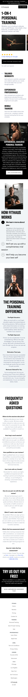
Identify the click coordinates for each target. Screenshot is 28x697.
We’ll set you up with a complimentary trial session (13, 247)
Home (14, 606)
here (7, 555)
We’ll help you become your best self (16, 256)
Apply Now (14, 638)
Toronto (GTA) (14, 655)
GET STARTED (22, 6)
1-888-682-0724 (13, 559)
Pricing (14, 613)
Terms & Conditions (14, 645)
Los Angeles (14, 667)
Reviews (14, 609)
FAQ (14, 629)
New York (14, 671)
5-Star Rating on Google (10, 56)
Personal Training (14, 622)
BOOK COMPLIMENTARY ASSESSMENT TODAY (14, 590)
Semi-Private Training (14, 625)
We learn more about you (15, 223)
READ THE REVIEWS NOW (14, 172)
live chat (20, 555)
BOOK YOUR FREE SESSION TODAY (12, 61)
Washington (14, 678)
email (11, 557)
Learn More (14, 635)
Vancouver (14, 658)
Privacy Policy (14, 649)
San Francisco (14, 674)
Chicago (14, 664)
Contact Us (14, 616)
